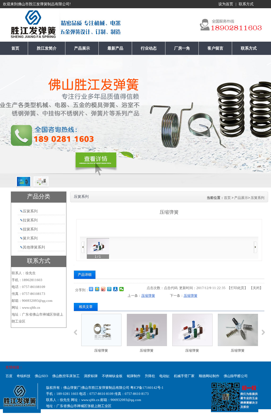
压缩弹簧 (148, 296)
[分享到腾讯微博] (109, 289)
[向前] (83, 247)
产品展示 (241, 198)
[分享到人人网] (115, 289)
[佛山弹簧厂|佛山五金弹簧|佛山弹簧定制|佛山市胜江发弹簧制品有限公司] (22, 26)
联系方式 (246, 4)
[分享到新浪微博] (103, 289)
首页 (227, 198)
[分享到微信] (121, 289)
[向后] (255, 247)
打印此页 (237, 288)
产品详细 (85, 275)
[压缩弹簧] (101, 330)
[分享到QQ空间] (97, 289)
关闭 (256, 288)
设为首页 (225, 4)
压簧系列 (257, 198)
